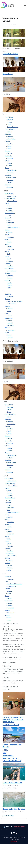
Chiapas (7, 299)
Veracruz (7, 280)
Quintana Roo (8, 318)
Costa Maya (10, 325)
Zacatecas (8, 184)
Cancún (9, 320)
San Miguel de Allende (13, 227)
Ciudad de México (10, 54)
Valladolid (10, 337)
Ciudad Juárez (11, 139)
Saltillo (9, 146)
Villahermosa (10, 330)
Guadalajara (8, 74)
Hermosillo (10, 172)
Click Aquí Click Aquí (8, 815)
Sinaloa (7, 160)
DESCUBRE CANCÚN (12, 783)
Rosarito (9, 122)
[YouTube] (16, 833)
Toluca (9, 215)
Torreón (9, 148)
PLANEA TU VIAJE (11, 725)
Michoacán (8, 239)
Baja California (9, 117)
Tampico (9, 182)
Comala (9, 208)
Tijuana (9, 124)
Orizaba (9, 283)
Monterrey (10, 158)
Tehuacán (10, 261)
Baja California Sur (10, 129)
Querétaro (7, 263)
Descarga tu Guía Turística (14, 809)
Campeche (8, 294)
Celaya (9, 220)
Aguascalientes (9, 193)
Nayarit (7, 251)
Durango (7, 151)
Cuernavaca (10, 249)
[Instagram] (14, 833)
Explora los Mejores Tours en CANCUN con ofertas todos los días (13, 719)
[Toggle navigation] (25, 5)
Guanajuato (8, 217)
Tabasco (7, 328)
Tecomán (9, 210)
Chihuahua (8, 134)
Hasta (5, 750)
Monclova (10, 143)
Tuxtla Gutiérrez (11, 303)
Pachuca (9, 232)
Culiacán (9, 163)
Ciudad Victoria (11, 177)
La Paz (9, 131)
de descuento (8, 756)
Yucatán (7, 332)
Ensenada (10, 119)
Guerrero (7, 306)
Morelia (9, 242)
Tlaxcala (7, 273)
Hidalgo (7, 230)
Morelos (7, 244)
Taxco (9, 311)
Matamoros (10, 180)
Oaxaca (7, 313)
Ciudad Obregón (11, 170)
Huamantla (10, 275)
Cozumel (9, 323)
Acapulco (9, 308)
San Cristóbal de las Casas (14, 301)
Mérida (9, 335)
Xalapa (9, 287)
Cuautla (9, 246)
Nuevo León (8, 156)
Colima (7, 203)
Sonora (7, 168)
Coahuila (7, 141)
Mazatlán (9, 165)
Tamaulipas (8, 175)
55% (4, 753)
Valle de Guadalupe (12, 127)
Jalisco (7, 234)
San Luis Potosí (9, 268)
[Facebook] (11, 833)
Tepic (8, 254)
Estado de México (10, 213)
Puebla (7, 256)
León (8, 225)
